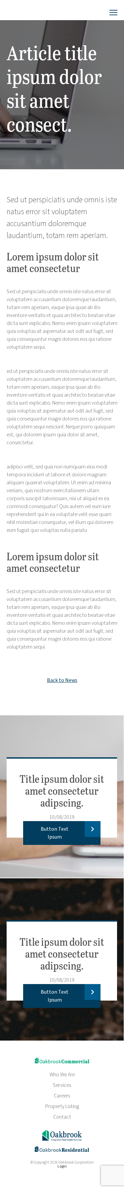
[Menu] (113, 13)
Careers (62, 1095)
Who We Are (62, 1074)
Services (62, 1085)
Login (62, 1166)
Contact (62, 1117)
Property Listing (62, 1106)
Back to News (62, 680)
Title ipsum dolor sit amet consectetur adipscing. (62, 790)
